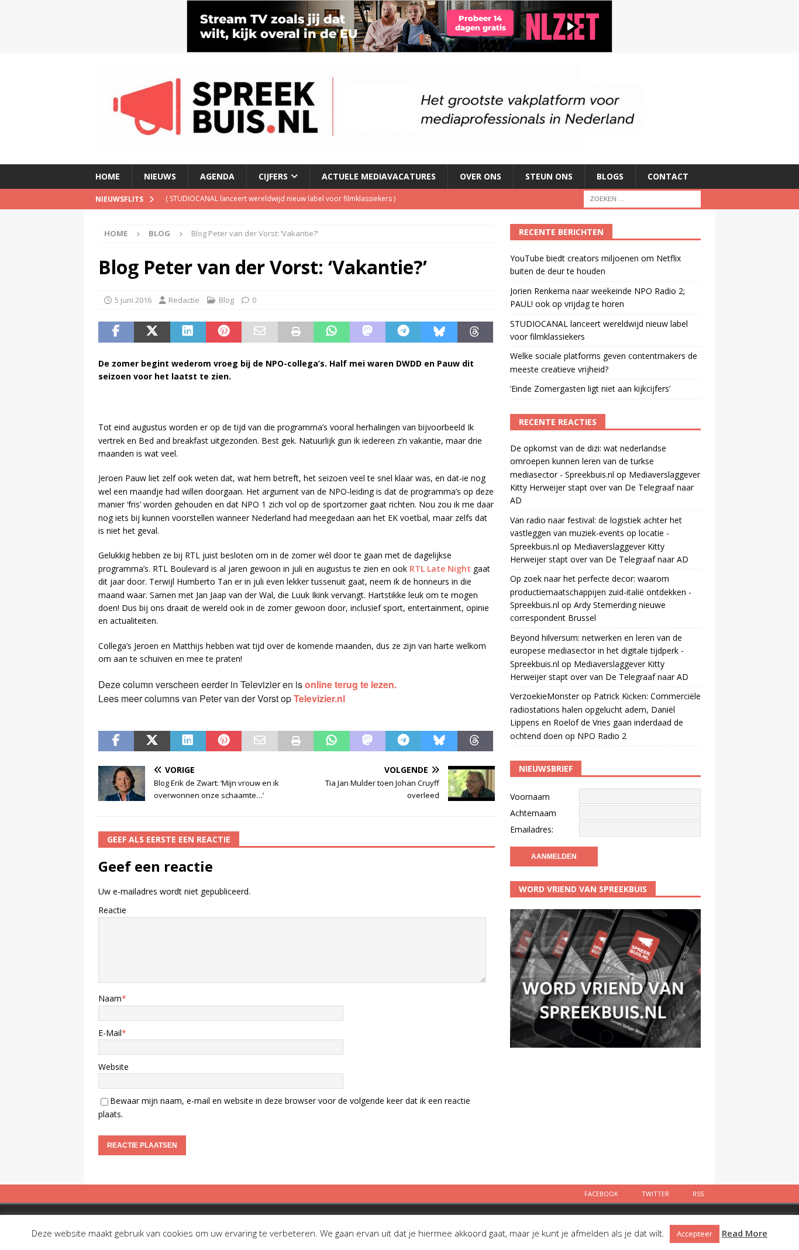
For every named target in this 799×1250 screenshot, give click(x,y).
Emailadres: (531, 829)
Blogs (610, 176)
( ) (280, 198)
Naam (110, 998)
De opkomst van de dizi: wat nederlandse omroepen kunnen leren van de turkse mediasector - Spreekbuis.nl (588, 461)
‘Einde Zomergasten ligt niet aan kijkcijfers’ (590, 388)
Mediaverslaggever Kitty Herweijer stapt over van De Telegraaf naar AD (605, 487)
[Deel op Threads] (475, 332)
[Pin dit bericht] (224, 332)
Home (107, 176)
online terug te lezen (349, 684)
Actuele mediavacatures (379, 176)
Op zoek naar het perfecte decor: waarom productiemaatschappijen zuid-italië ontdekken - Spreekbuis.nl (600, 591)
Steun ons (549, 176)
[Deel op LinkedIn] (188, 332)
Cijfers (273, 176)
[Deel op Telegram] (403, 332)
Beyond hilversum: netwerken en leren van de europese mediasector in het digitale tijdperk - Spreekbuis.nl (597, 650)
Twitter (655, 1193)
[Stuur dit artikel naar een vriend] (259, 332)
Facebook (601, 1193)
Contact (668, 176)
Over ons (480, 176)
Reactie (112, 910)
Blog (226, 300)
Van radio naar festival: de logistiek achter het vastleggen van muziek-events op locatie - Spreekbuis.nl (596, 533)
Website (113, 1066)
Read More (744, 1233)
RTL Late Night (440, 568)
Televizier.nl (319, 698)
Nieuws (160, 176)
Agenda (217, 176)
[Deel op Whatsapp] (331, 332)
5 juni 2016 (133, 300)
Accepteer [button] (694, 1233)
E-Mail (110, 1032)
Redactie (183, 300)
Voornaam (530, 796)
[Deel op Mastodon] (367, 332)
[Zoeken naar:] (642, 197)
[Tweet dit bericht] (152, 332)
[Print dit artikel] (296, 332)
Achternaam (533, 813)
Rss (698, 1193)
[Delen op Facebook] (116, 332)
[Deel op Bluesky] (439, 332)
